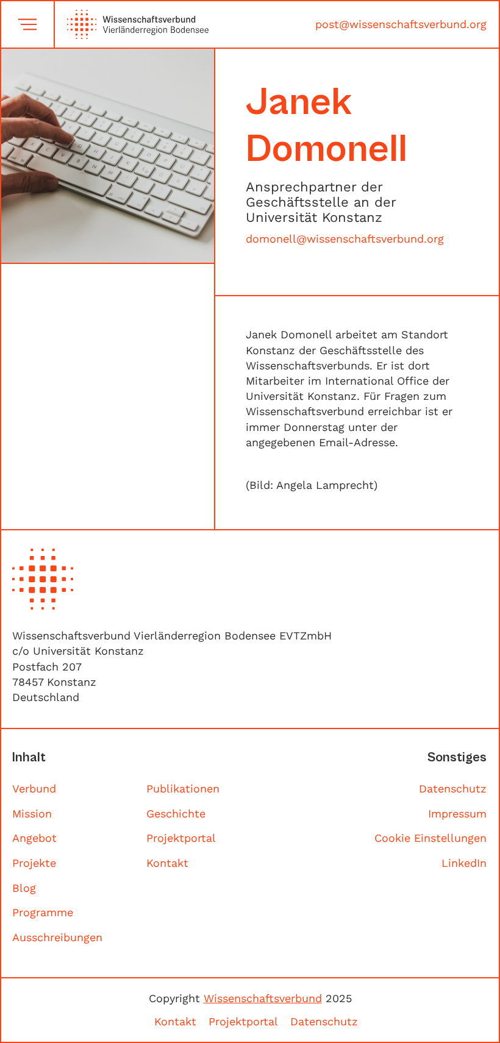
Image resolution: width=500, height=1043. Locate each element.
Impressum (457, 813)
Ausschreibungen (57, 937)
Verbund (34, 788)
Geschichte (175, 813)
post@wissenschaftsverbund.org (401, 24)
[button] (27, 24)
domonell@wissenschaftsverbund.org (345, 238)
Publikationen (183, 788)
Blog (24, 887)
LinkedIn (464, 862)
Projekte (34, 862)
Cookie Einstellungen (430, 837)
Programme (42, 912)
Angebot (34, 837)
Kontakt (167, 862)
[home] (132, 24)
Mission (32, 813)
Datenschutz (453, 788)
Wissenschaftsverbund (263, 998)
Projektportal (181, 837)
